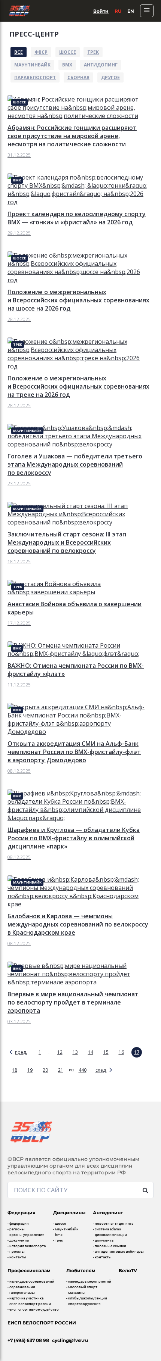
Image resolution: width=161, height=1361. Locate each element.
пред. (21, 1052)
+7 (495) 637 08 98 (28, 1340)
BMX (67, 65)
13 (75, 1052)
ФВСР (41, 52)
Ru (118, 11)
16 (121, 1052)
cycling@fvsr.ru (70, 1340)
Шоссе (67, 52)
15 (106, 1052)
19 (30, 1070)
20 (45, 1070)
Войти (101, 11)
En (130, 11)
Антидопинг (101, 65)
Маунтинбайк (32, 65)
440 (82, 1070)
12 (60, 1052)
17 (136, 1052)
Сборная (78, 77)
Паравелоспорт (35, 77)
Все (18, 52)
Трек (93, 52)
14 (90, 1052)
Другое (110, 77)
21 (60, 1070)
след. (101, 1070)
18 (14, 1070)
